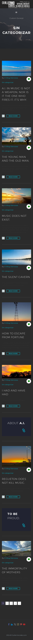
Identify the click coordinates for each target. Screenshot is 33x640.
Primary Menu (16, 12)
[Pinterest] (21, 624)
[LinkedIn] (12, 624)
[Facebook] (9, 624)
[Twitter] (15, 624)
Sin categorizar (8, 82)
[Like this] (28, 79)
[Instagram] (18, 624)
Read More (13, 116)
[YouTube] (24, 624)
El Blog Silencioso (11, 78)
